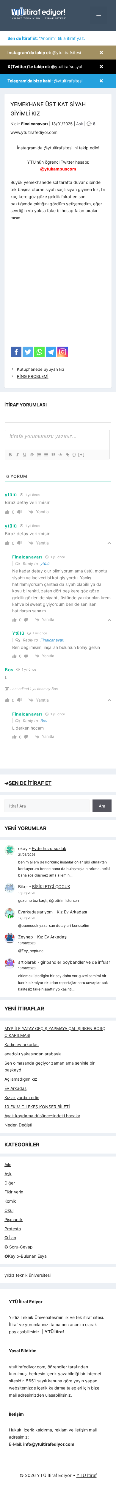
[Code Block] (60, 454)
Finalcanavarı (52, 640)
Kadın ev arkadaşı (21, 1044)
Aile (7, 1164)
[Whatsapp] (39, 352)
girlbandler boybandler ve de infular (75, 962)
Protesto (12, 1228)
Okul (8, 1210)
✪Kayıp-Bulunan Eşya (25, 1256)
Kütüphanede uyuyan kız (40, 369)
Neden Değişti (18, 1124)
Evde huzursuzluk (49, 848)
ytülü (45, 563)
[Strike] (31, 454)
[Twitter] (28, 352)
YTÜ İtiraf (86, 1475)
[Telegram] (51, 352)
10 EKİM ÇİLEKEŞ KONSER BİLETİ (37, 1106)
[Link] (67, 454)
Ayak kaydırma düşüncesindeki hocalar (42, 1115)
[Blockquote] (53, 454)
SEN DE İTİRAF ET (30, 783)
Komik (10, 1201)
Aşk (79, 123)
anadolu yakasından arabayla (33, 1053)
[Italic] (17, 454)
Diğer (9, 1182)
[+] (81, 454)
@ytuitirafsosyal (44, 66)
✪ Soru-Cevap (18, 1246)
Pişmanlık (13, 1219)
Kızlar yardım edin (21, 1097)
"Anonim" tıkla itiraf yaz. (46, 38)
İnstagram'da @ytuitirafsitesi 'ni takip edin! (58, 147)
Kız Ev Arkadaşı (72, 911)
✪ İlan (10, 1237)
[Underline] (24, 454)
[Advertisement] (58, 286)
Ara (102, 805)
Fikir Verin (13, 1191)
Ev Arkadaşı (15, 1088)
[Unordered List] (45, 454)
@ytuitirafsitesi (44, 52)
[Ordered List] (38, 454)
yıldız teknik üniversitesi (27, 1275)
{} (74, 454)
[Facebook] (16, 352)
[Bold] (10, 454)
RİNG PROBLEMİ (32, 376)
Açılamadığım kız (20, 1079)
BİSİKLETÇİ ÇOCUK (51, 886)
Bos (43, 720)
